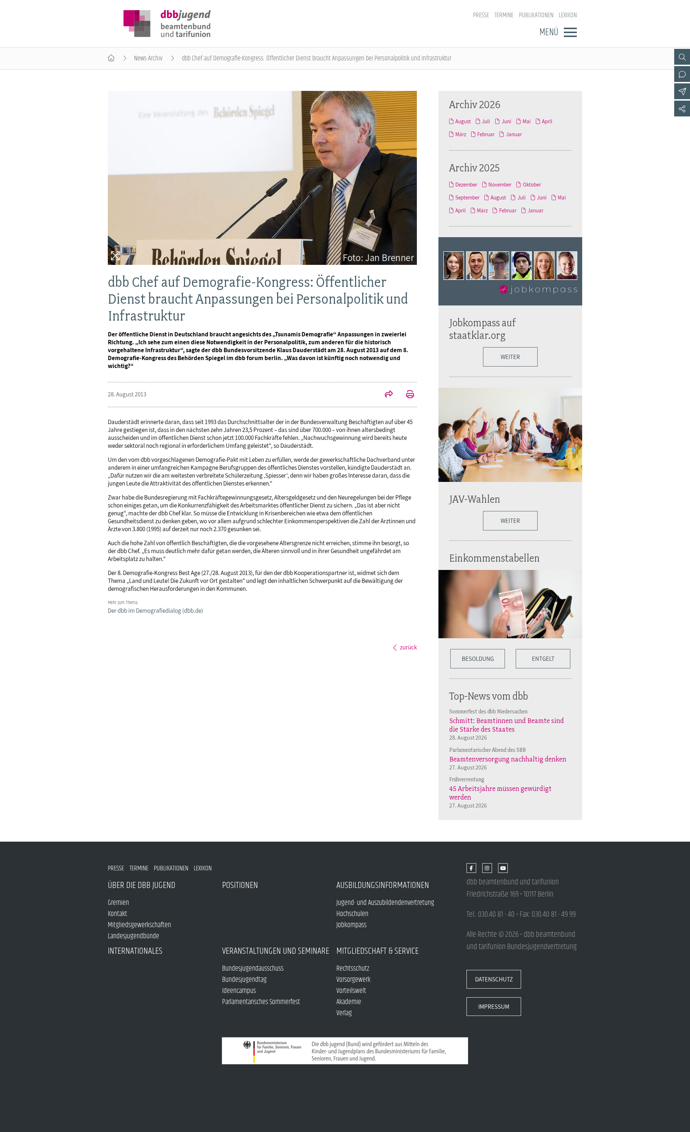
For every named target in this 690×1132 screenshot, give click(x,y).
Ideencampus (239, 991)
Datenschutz (494, 979)
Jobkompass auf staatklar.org (482, 328)
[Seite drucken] (406, 395)
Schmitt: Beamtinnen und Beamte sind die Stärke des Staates (506, 724)
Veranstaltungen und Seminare (275, 951)
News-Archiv (148, 58)
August (463, 121)
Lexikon (568, 15)
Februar (485, 134)
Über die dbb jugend (141, 885)
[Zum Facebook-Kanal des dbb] (471, 868)
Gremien (118, 902)
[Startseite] (111, 58)
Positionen (240, 885)
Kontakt (117, 914)
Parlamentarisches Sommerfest (261, 1002)
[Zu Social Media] (682, 108)
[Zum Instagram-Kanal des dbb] (487, 868)
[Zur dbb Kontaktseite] (682, 74)
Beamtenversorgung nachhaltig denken (507, 759)
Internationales (135, 951)
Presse (481, 15)
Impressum (493, 1007)
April (547, 121)
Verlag (344, 1013)
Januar (513, 134)
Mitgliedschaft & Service (377, 951)
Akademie (348, 1002)
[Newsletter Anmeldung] (682, 91)
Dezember (466, 184)
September (467, 197)
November (499, 184)
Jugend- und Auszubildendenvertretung (385, 902)
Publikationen (536, 15)
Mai (527, 121)
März (460, 134)
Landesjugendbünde (133, 936)
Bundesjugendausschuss (253, 968)
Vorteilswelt (351, 991)
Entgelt (543, 659)
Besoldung (478, 659)
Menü (548, 32)
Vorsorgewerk (353, 979)
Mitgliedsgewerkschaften (139, 925)
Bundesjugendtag (244, 979)
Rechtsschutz (352, 968)
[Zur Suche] (682, 57)
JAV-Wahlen (474, 499)
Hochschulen (352, 914)
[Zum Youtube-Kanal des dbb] (503, 868)
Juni (506, 121)
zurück (408, 647)
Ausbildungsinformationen (382, 885)
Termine (504, 15)
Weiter (510, 357)
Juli (486, 121)
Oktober (531, 184)
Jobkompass (351, 925)
